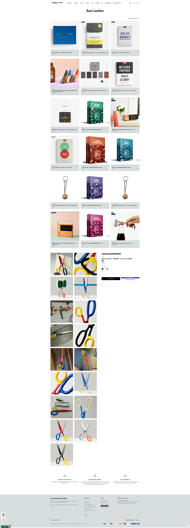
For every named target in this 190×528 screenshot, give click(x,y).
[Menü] (5, 513)
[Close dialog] (105, 257)
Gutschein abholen (95, 267)
